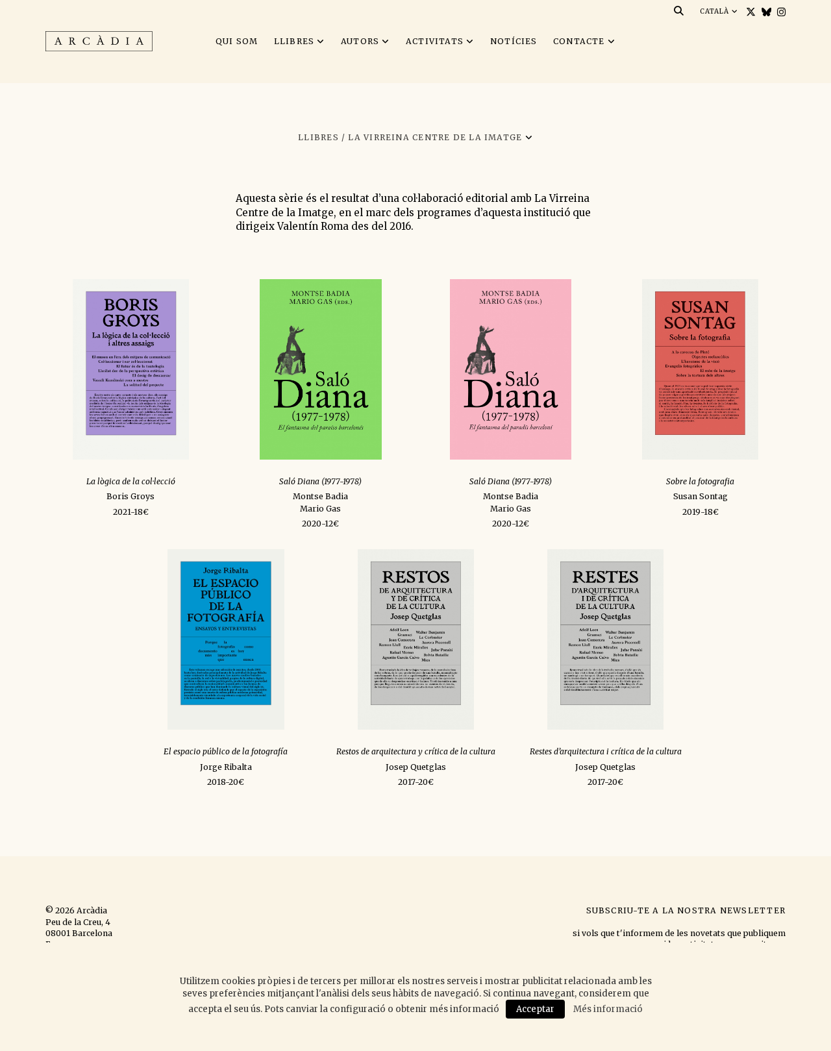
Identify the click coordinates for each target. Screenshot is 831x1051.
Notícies (514, 41)
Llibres (294, 41)
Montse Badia (320, 496)
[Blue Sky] (764, 12)
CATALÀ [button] (716, 11)
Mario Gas (320, 508)
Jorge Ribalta (226, 767)
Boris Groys (130, 496)
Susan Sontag (700, 496)
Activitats (435, 41)
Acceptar (535, 1009)
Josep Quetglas (416, 767)
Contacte (579, 41)
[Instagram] (780, 12)
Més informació (608, 1009)
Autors (360, 41)
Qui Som (237, 41)
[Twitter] (749, 12)
